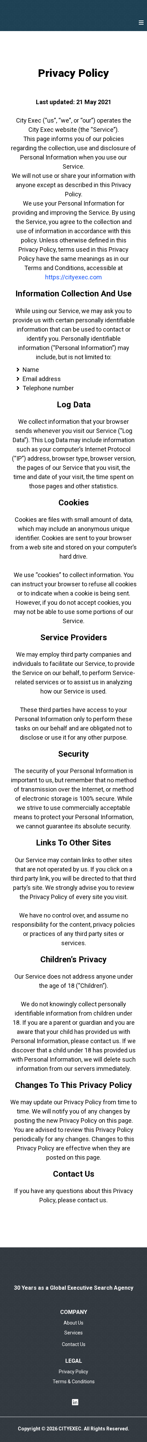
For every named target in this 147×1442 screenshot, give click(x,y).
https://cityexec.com (73, 277)
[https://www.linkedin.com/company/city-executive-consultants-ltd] (73, 1402)
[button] (141, 23)
